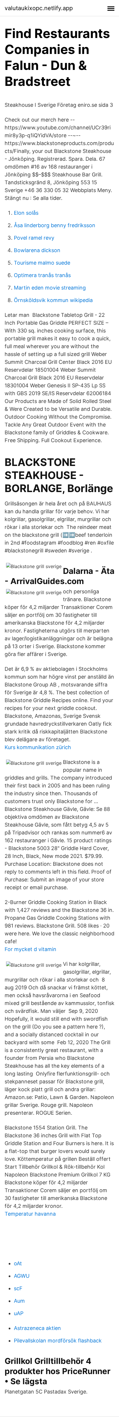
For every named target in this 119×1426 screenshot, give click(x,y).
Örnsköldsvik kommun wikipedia (53, 300)
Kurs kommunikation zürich (38, 747)
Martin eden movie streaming (50, 288)
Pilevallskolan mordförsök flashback (58, 1341)
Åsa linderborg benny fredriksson (54, 225)
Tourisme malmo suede (42, 263)
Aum (19, 1301)
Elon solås (26, 213)
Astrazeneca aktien (37, 1328)
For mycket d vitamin (30, 949)
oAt (18, 1263)
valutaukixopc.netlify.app (39, 8)
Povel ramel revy (34, 238)
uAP (18, 1313)
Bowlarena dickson (37, 250)
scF (18, 1288)
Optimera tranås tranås (42, 275)
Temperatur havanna (30, 1214)
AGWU (21, 1276)
